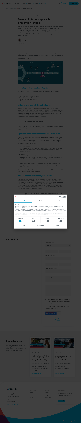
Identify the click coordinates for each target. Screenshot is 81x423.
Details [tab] (40, 200)
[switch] (34, 221)
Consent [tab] (23, 200)
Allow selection (40, 225)
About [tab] (58, 200)
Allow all (57, 225)
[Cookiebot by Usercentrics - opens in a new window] (61, 197)
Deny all (23, 225)
